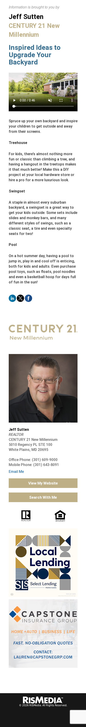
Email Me (16, 471)
